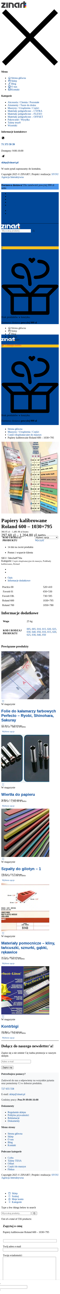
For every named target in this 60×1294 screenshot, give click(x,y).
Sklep (14, 80)
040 (39, 634)
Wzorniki (12, 125)
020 (54, 632)
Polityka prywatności (18, 1115)
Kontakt (15, 89)
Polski (11, 210)
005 (29, 629)
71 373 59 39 (8, 144)
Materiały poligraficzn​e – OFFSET (25, 116)
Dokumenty (14, 1121)
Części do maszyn (17, 1166)
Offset (11, 1163)
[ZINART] (13, 7)
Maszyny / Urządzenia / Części (23, 108)
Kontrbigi (10, 1026)
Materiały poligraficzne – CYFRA (25, 111)
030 (34, 634)
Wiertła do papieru (18, 794)
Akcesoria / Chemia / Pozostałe (23, 102)
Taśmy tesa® (14, 122)
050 (44, 634)
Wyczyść (39, 540)
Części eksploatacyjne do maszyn (24, 434)
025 (29, 634)
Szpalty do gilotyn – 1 (21, 869)
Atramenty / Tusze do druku (22, 105)
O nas (14, 86)
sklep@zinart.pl (9, 162)
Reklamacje (14, 1118)
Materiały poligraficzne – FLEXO (25, 113)
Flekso (11, 1169)
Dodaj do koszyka (43, 1287)
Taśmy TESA (15, 1160)
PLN (10, 213)
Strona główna (18, 78)
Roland (16, 564)
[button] (30, 249)
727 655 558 (7, 1088)
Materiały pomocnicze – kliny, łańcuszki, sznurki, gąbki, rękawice (28, 947)
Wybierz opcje (8, 731)
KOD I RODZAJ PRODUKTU (12, 539)
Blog (13, 83)
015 (49, 632)
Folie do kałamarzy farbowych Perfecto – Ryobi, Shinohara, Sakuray (28, 715)
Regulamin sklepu (17, 1112)
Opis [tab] (10, 577)
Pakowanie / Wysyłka (19, 119)
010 (44, 632)
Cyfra (10, 1157)
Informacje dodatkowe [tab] (19, 580)
